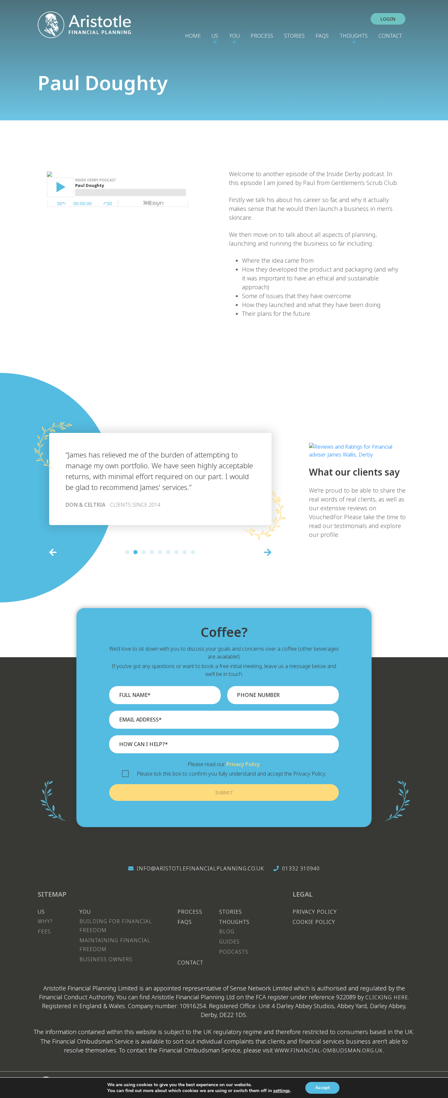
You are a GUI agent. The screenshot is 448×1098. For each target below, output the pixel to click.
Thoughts (354, 35)
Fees (44, 931)
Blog (226, 931)
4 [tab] (152, 552)
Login (388, 19)
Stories (294, 35)
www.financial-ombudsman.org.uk (329, 1050)
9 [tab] (193, 552)
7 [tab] (176, 552)
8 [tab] (184, 552)
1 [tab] (127, 552)
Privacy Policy (243, 764)
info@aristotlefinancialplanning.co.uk (200, 868)
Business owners (105, 959)
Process (262, 35)
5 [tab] (160, 552)
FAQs (322, 35)
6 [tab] (168, 552)
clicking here (386, 997)
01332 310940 (301, 868)
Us (215, 35)
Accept (322, 1088)
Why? (45, 921)
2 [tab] (135, 552)
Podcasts (233, 951)
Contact (390, 35)
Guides (229, 941)
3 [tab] (143, 552)
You (234, 35)
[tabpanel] (160, 479)
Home (193, 35)
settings (281, 1091)
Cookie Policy (314, 921)
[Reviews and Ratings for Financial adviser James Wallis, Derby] (359, 446)
